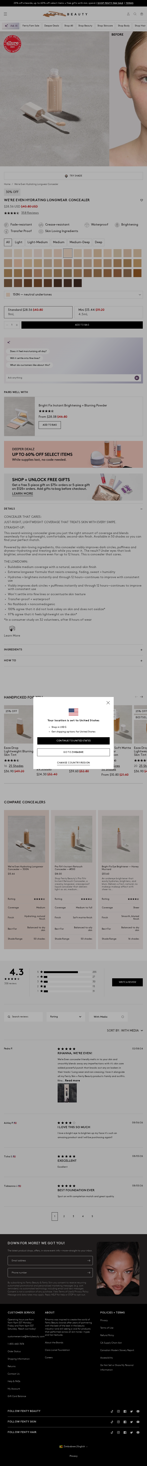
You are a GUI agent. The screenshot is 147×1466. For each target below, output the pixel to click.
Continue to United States (73, 741)
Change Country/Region (73, 763)
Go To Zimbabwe (73, 752)
